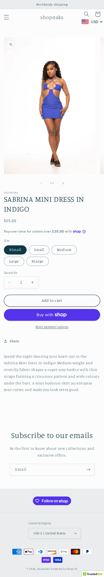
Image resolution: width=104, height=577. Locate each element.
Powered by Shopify (64, 568)
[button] (6, 17)
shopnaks (43, 568)
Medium (64, 250)
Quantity (10, 273)
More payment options (52, 327)
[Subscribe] (88, 470)
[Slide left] (41, 183)
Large (14, 261)
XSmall (15, 250)
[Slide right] (63, 183)
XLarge (38, 261)
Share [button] (14, 341)
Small (39, 250)
